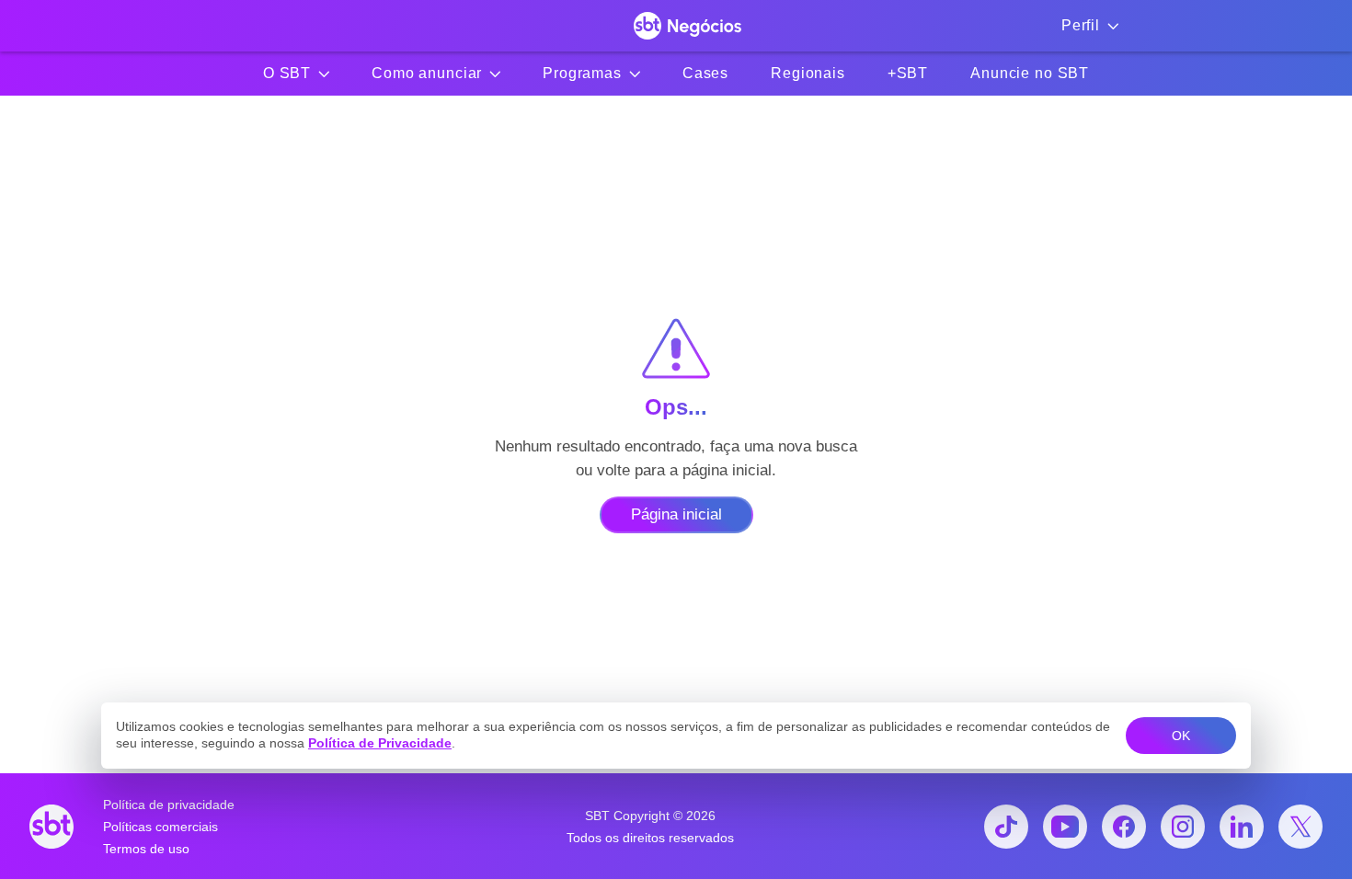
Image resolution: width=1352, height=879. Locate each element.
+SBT (908, 73)
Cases (705, 73)
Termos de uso (146, 848)
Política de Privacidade (380, 743)
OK (1181, 735)
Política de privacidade (169, 804)
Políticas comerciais (160, 826)
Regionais (808, 73)
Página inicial (676, 514)
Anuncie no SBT (1029, 73)
